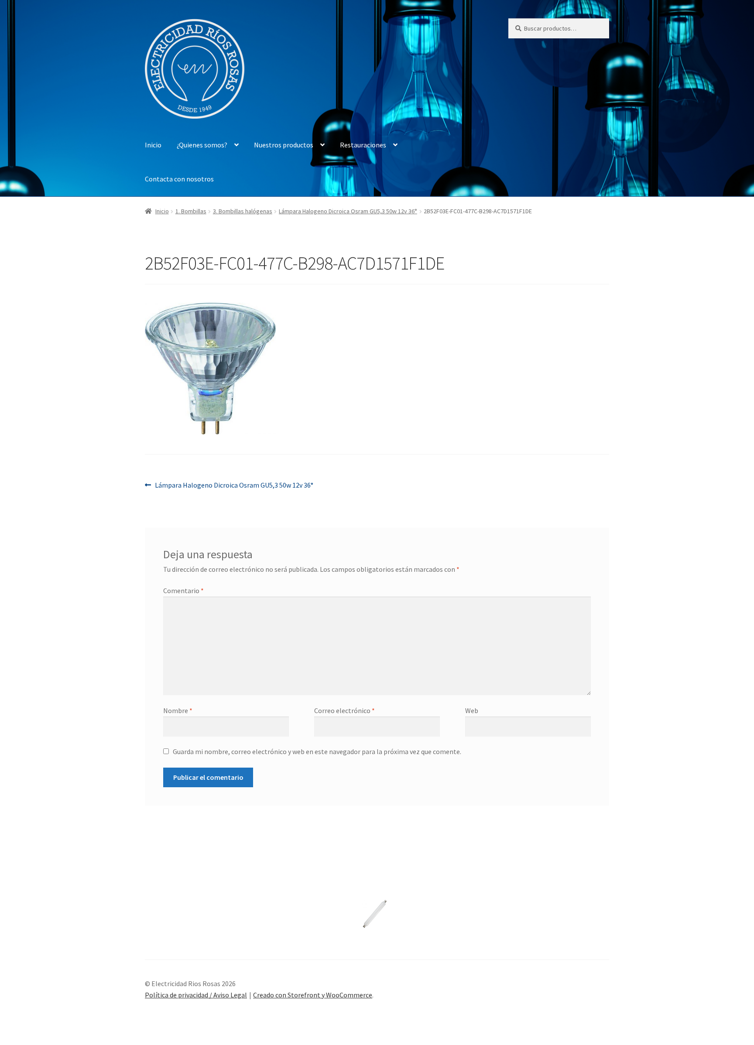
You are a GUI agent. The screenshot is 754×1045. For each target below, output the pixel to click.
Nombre (177, 710)
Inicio (153, 144)
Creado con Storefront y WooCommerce (312, 994)
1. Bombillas (190, 211)
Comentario (183, 590)
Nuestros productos (283, 144)
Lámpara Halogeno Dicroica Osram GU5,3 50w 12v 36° (348, 211)
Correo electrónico (344, 710)
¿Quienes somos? (202, 144)
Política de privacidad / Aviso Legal (196, 994)
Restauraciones (363, 144)
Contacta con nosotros (179, 178)
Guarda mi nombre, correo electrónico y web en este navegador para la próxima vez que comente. (317, 751)
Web (471, 710)
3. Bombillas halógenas (242, 211)
